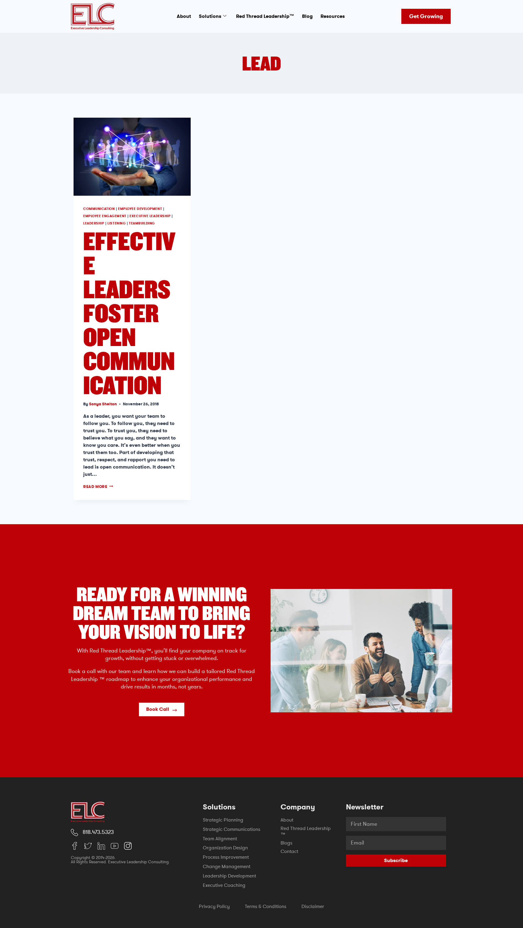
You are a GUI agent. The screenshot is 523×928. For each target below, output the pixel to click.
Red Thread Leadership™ (265, 16)
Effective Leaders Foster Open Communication (129, 312)
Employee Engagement (105, 216)
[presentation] (132, 157)
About (184, 16)
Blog (307, 16)
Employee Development (140, 209)
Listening (116, 223)
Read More (98, 486)
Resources (333, 16)
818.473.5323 (98, 832)
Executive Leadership (150, 216)
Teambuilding (142, 223)
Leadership (93, 223)
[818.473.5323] (74, 832)
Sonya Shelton (103, 404)
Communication (99, 209)
